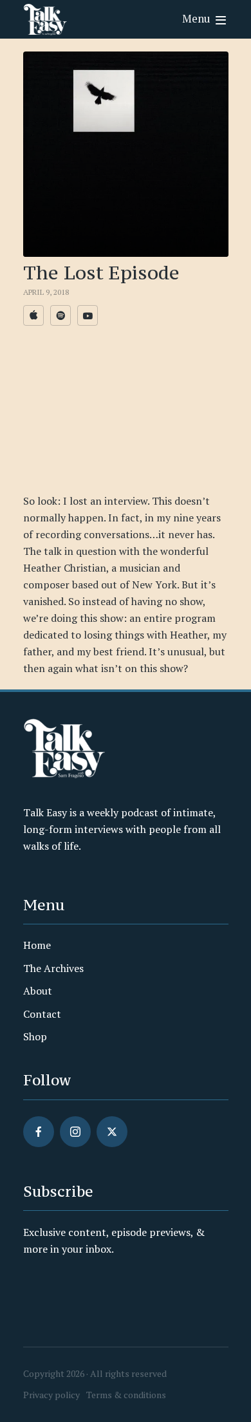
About (37, 991)
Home (37, 945)
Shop (35, 1036)
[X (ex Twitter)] (112, 1131)
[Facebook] (38, 1131)
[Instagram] (75, 1131)
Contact (42, 1014)
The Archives (53, 968)
